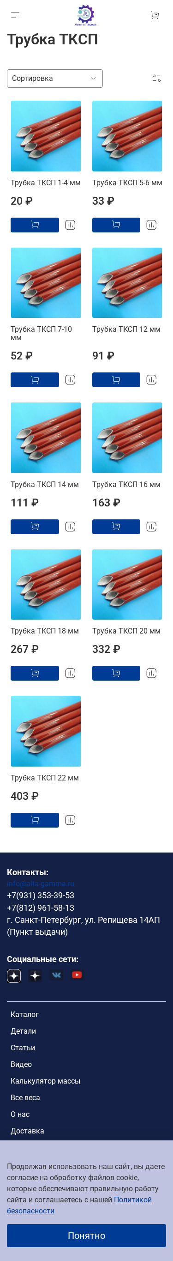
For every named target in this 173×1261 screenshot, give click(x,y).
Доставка (27, 1131)
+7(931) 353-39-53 (40, 895)
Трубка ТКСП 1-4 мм (46, 182)
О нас (20, 1114)
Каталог (25, 1014)
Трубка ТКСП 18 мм (45, 631)
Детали (23, 1031)
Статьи (23, 1047)
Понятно (86, 1235)
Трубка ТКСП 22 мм (45, 778)
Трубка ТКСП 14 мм (45, 484)
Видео (21, 1064)
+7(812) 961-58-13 (40, 908)
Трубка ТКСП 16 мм (126, 484)
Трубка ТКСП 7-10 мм (41, 333)
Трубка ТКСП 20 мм (126, 631)
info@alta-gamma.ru (40, 883)
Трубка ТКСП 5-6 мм (127, 182)
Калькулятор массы (45, 1081)
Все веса (25, 1097)
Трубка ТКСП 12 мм (126, 329)
